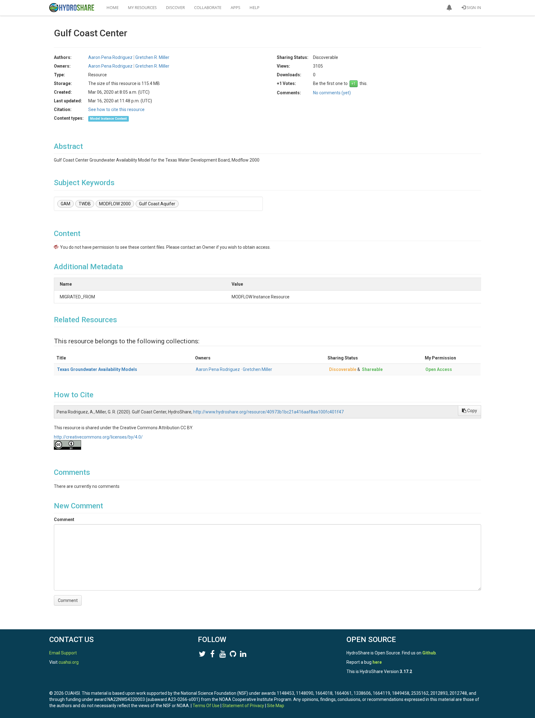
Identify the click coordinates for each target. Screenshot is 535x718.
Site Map (275, 705)
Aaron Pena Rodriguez (218, 369)
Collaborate (207, 7)
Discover (175, 7)
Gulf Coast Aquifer (157, 203)
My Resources (142, 7)
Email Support (63, 652)
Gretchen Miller (257, 369)
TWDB (85, 203)
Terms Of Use (206, 705)
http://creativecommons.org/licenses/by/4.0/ (98, 437)
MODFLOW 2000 (115, 203)
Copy (471, 410)
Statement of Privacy (243, 705)
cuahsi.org (69, 662)
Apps (235, 7)
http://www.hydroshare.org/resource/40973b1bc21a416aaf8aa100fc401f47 (268, 411)
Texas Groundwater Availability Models (97, 369)
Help (254, 7)
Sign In (473, 7)
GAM (65, 203)
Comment (64, 519)
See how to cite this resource (116, 109)
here (377, 662)
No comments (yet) (332, 92)
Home (113, 7)
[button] (449, 8)
